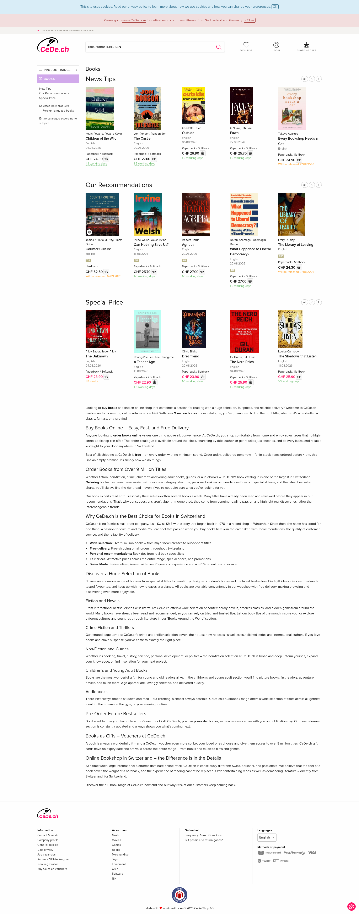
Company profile (47, 840)
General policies (47, 845)
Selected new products (54, 106)
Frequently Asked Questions (203, 835)
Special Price (47, 98)
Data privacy (45, 850)
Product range (57, 70)
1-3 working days (96, 163)
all (304, 78)
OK (275, 7)
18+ (114, 878)
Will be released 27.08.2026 (296, 164)
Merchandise (120, 854)
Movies (116, 840)
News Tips (101, 79)
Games (116, 845)
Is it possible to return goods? (204, 840)
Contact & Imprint (48, 835)
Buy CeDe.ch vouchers (52, 869)
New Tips (45, 88)
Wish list (246, 50)
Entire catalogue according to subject (58, 121)
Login (276, 50)
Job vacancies (46, 854)
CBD (115, 869)
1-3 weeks (92, 381)
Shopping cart (306, 50)
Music (115, 835)
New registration (48, 864)
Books (49, 79)
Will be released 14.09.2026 (103, 276)
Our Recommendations (54, 93)
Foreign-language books (58, 110)
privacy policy (138, 7)
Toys (115, 859)
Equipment (119, 864)
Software (117, 873)
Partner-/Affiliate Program (53, 859)
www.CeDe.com (134, 20)
